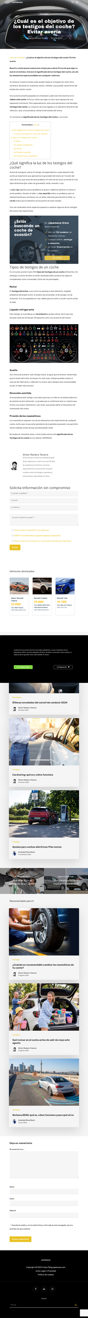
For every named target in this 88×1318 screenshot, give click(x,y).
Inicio (12, 58)
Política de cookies (46, 1275)
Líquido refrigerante (23, 145)
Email (12, 1199)
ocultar (35, 125)
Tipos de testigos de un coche (24, 138)
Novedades (16, 697)
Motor (17, 141)
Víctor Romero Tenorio (38, 38)
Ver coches (57, 258)
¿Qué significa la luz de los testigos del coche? (30, 130)
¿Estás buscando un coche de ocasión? (31, 134)
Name (12, 1187)
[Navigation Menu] (77, 2)
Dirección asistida (22, 152)
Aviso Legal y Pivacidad (46, 1271)
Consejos (44, 14)
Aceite (18, 149)
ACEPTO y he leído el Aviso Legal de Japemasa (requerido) (37, 536)
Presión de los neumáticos (26, 156)
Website (13, 1211)
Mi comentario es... (17, 1149)
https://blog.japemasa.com (53, 1267)
